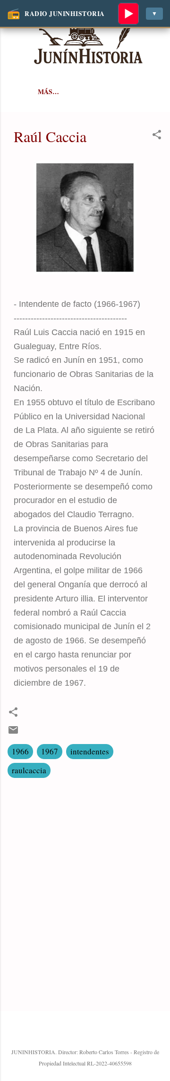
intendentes (89, 751)
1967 (49, 751)
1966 (20, 751)
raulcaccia (29, 770)
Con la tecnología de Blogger (91, 1031)
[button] (156, 136)
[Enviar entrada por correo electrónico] (13, 732)
